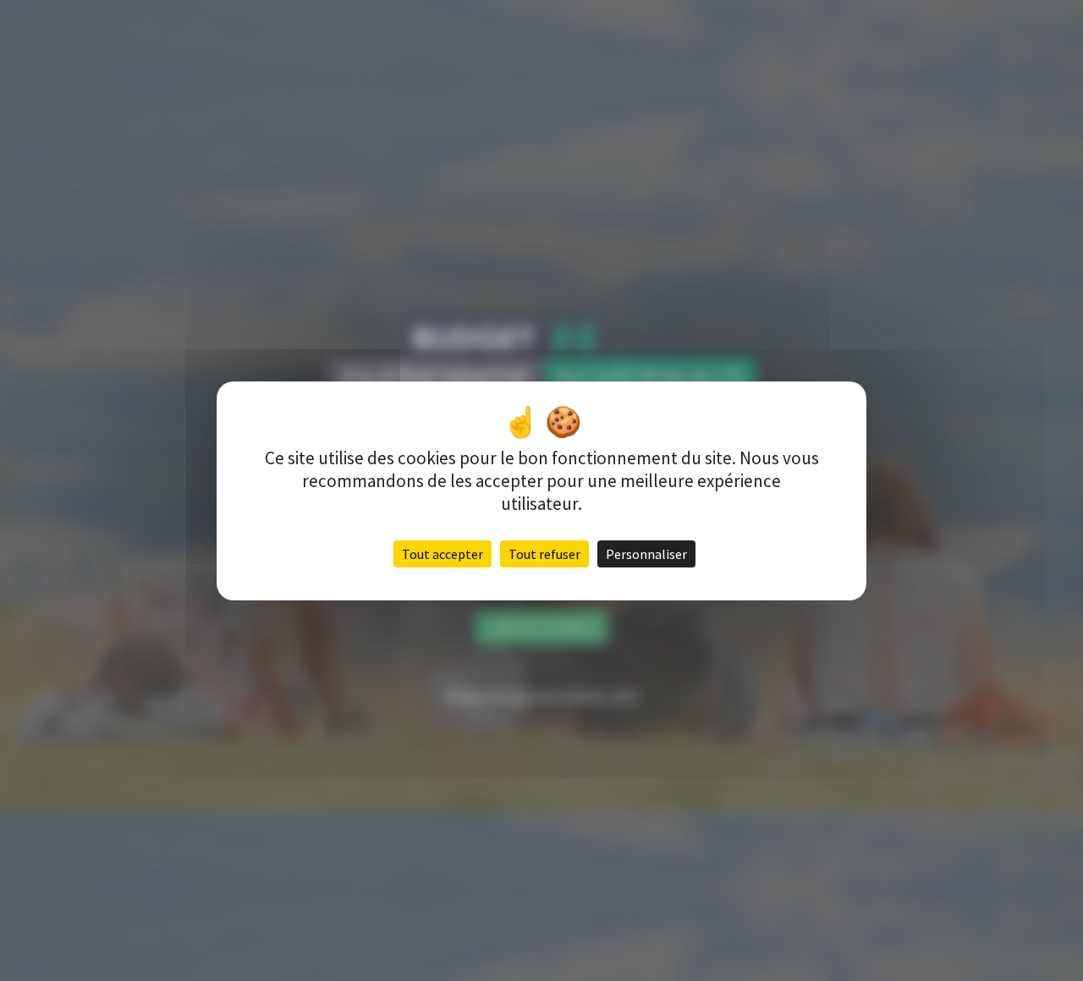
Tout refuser (544, 553)
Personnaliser (646, 553)
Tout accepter (442, 553)
